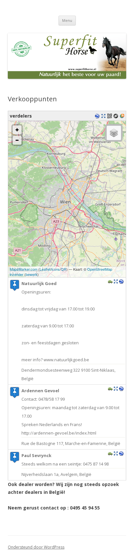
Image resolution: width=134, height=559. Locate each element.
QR (63, 269)
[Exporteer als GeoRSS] (123, 116)
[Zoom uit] (17, 140)
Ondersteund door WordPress (36, 547)
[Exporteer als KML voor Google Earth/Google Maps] (98, 116)
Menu (67, 20)
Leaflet (45, 269)
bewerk (31, 274)
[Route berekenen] (110, 282)
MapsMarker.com (23, 269)
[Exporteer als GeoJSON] (117, 116)
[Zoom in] (17, 129)
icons (55, 269)
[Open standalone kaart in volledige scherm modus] (104, 116)
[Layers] (114, 133)
